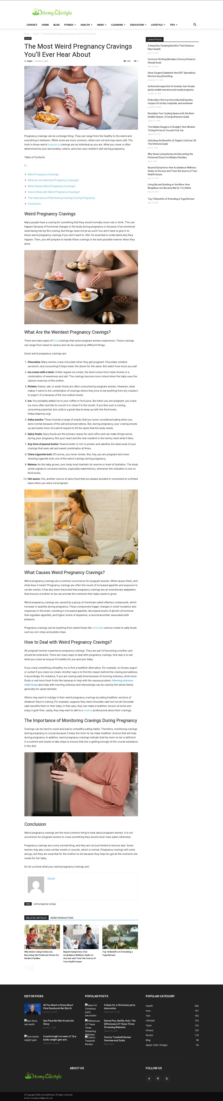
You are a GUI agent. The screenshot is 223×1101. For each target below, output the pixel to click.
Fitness (68, 24)
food (55, 340)
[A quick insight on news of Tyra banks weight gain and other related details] (32, 1040)
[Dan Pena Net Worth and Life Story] (32, 1025)
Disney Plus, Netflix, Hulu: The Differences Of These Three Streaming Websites (119, 1024)
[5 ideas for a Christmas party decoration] (93, 1010)
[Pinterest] (158, 1079)
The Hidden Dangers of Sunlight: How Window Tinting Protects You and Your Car (171, 129)
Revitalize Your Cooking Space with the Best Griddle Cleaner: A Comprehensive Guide (171, 115)
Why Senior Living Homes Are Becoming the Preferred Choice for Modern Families (41, 955)
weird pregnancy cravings (45, 904)
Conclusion (34, 203)
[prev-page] (26, 968)
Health (85, 24)
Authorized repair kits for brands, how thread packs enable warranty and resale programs (171, 88)
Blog (56, 24)
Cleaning (117, 24)
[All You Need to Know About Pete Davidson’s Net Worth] (32, 1009)
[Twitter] (166, 1079)
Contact (32, 24)
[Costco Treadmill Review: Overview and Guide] (93, 1041)
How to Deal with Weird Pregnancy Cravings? (54, 192)
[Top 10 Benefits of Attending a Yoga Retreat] (120, 937)
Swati (29, 61)
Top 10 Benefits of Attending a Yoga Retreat (171, 199)
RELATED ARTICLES (36, 918)
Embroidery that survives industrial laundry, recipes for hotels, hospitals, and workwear (170, 102)
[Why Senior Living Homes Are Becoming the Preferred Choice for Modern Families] (42, 937)
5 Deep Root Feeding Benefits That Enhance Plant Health (171, 47)
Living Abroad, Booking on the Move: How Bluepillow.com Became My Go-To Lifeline (169, 186)
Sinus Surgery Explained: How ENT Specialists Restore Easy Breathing (171, 74)
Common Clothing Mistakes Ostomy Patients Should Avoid (171, 61)
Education (137, 24)
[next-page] (32, 968)
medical (87, 710)
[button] (195, 25)
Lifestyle (157, 24)
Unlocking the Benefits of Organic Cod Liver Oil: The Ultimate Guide (172, 142)
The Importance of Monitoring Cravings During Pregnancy (61, 197)
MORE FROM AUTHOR (62, 918)
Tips (172, 24)
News (100, 24)
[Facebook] (149, 1079)
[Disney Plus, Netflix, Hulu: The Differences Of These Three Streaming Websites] (93, 1027)
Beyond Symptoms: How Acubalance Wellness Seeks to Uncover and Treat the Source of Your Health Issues (172, 171)
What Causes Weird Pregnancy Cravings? (52, 186)
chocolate (98, 627)
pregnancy (54, 144)
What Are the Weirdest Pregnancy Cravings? (53, 180)
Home (45, 24)
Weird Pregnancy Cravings (43, 174)
